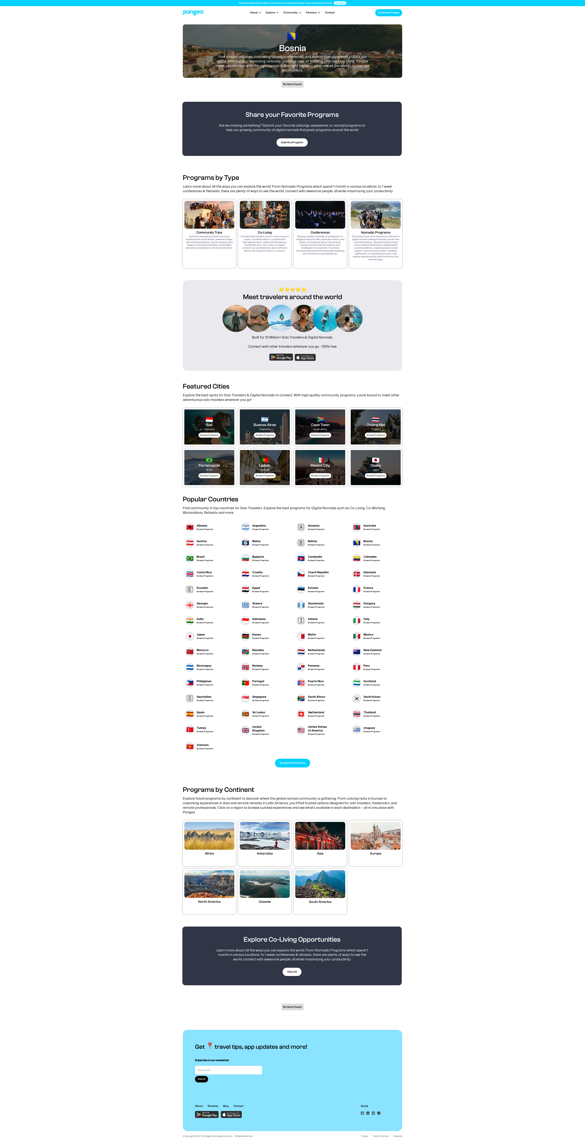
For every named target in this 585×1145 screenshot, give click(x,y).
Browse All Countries (292, 763)
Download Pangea (388, 12)
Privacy (364, 1136)
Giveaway (397, 1136)
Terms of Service (380, 1136)
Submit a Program (292, 142)
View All (292, 971)
